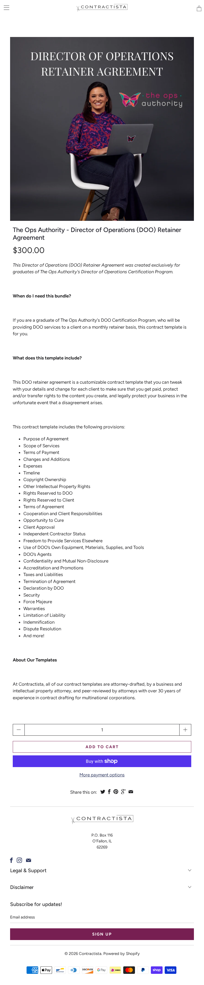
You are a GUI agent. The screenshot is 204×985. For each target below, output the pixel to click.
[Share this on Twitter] (103, 791)
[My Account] (4, 7)
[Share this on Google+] (123, 791)
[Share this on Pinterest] (116, 791)
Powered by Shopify (121, 953)
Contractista (90, 953)
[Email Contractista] (28, 860)
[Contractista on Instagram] (19, 860)
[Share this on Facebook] (109, 791)
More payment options (102, 774)
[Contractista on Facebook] (11, 860)
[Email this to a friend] (131, 791)
